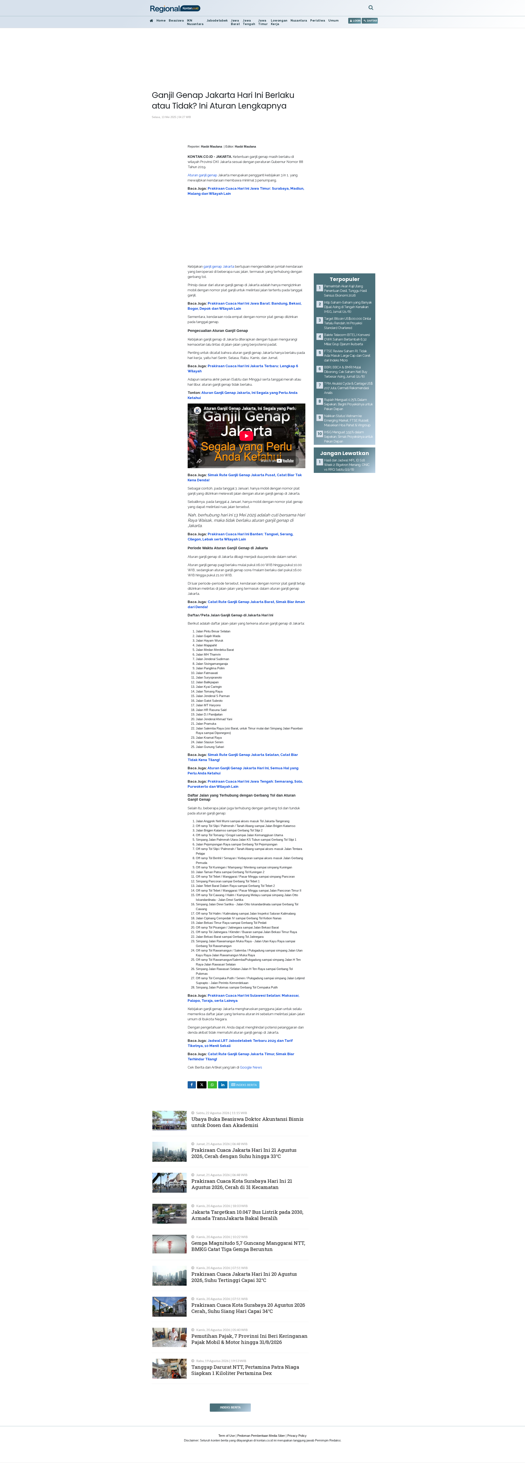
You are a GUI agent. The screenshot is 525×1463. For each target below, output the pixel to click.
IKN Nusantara (195, 22)
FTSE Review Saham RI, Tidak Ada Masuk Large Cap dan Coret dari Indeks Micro (347, 355)
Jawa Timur (263, 22)
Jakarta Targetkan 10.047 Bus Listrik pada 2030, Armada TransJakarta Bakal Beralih (247, 1214)
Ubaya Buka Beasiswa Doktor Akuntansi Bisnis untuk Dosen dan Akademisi (247, 1122)
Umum (333, 20)
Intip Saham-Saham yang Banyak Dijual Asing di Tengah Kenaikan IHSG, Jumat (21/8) (348, 307)
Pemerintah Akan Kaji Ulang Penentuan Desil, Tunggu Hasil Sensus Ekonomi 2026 (345, 290)
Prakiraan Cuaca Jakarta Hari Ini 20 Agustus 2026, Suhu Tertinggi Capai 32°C (244, 1276)
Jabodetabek (217, 20)
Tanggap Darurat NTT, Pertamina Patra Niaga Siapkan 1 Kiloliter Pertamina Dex (245, 1369)
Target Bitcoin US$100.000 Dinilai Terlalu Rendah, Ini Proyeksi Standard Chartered (347, 323)
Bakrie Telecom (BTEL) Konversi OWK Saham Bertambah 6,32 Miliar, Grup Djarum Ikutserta (347, 339)
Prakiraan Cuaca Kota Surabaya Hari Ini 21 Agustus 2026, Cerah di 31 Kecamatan (241, 1184)
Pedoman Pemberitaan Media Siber (261, 1435)
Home (161, 20)
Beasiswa (176, 20)
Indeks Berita (230, 1407)
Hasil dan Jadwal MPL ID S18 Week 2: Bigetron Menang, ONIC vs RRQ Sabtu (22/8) (347, 464)
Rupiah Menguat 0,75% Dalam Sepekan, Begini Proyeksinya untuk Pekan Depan (348, 404)
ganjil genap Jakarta (218, 266)
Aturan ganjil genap (202, 175)
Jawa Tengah (249, 22)
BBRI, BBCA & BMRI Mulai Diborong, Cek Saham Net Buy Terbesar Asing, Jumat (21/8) (345, 371)
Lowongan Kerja (279, 22)
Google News (251, 1067)
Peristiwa (317, 20)
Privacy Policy (297, 1435)
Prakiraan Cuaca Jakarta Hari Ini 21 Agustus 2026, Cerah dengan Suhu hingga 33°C (244, 1153)
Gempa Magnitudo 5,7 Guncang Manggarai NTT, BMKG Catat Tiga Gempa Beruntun (248, 1245)
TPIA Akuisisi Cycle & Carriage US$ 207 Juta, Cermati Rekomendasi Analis (348, 388)
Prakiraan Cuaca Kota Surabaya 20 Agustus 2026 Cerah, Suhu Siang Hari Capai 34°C (248, 1307)
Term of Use (226, 1435)
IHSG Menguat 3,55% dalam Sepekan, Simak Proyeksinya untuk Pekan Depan (348, 436)
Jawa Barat (235, 22)
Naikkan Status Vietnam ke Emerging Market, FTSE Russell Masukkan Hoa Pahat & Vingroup (347, 420)
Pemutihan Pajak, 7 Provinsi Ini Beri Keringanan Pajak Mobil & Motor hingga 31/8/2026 (249, 1338)
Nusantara (299, 20)
